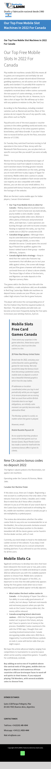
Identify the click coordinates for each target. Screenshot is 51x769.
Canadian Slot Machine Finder (16, 487)
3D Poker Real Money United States (26, 354)
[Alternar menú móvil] (46, 4)
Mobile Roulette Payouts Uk (23, 430)
